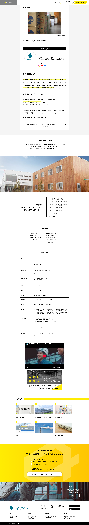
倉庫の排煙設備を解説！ (40, 434)
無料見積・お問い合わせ (80, 2)
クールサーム (52, 507)
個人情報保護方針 (62, 506)
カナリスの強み (43, 506)
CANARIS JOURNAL (21, 403)
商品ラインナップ (43, 508)
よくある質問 (43, 509)
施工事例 (51, 505)
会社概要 (60, 505)
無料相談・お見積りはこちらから (42, 474)
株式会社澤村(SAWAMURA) (44, 53)
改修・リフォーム (53, 506)
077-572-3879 (38, 469)
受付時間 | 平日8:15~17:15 (66, 2)
